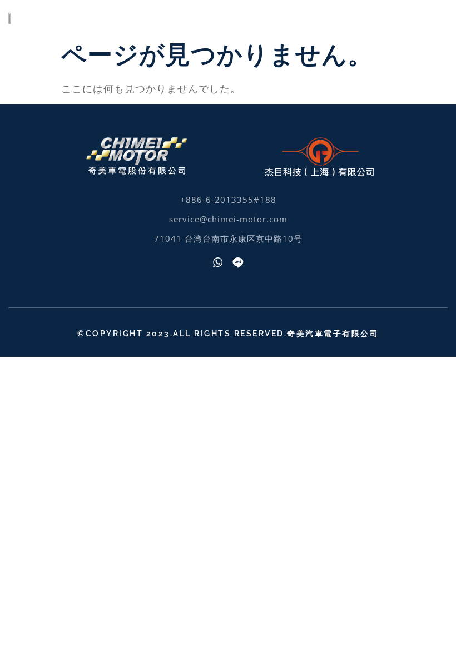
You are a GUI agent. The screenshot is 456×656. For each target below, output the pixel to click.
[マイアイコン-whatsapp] (218, 262)
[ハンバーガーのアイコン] (432, 17)
